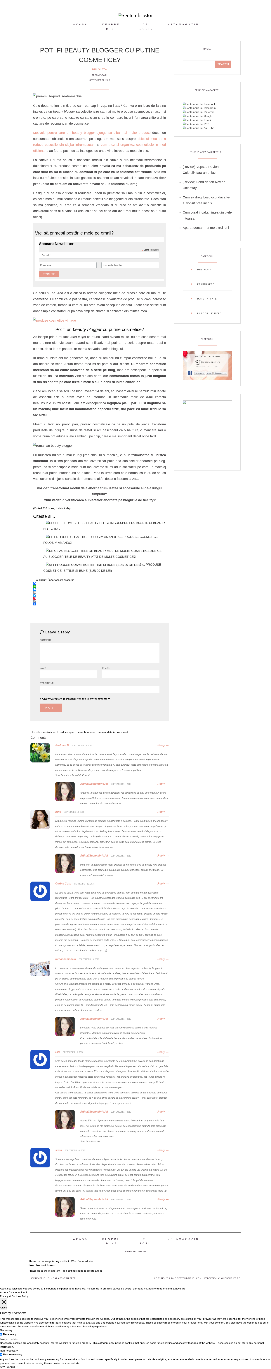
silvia (58, 1150)
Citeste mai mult (18, 1292)
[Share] (99, 603)
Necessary (9, 1334)
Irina (58, 811)
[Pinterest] (99, 598)
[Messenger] (99, 589)
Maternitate (207, 299)
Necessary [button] (6, 1330)
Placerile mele (209, 313)
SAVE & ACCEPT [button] (10, 1367)
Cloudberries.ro (229, 1278)
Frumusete (206, 284)
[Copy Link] (99, 601)
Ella (57, 1051)
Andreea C (62, 745)
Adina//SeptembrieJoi (94, 783)
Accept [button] (4, 1292)
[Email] (99, 592)
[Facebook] (99, 583)
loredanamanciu (65, 959)
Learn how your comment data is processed (102, 732)
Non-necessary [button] (9, 1350)
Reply (161, 745)
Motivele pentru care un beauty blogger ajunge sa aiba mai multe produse (92, 133)
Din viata (99, 69)
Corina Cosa (63, 883)
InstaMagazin (182, 24)
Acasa (80, 24)
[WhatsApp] (99, 586)
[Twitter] (99, 595)
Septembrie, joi (40, 1278)
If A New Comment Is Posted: (58, 698)
